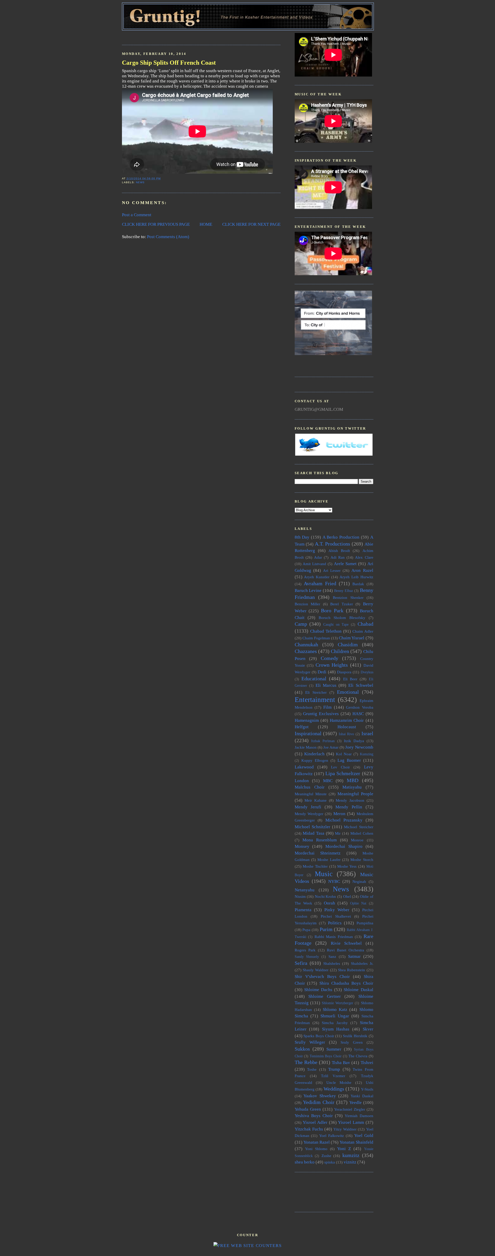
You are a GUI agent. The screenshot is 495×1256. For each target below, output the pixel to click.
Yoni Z (344, 1148)
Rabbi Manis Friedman (334, 936)
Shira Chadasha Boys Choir (346, 983)
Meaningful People (355, 793)
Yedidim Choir (318, 1102)
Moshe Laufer (328, 859)
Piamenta (303, 909)
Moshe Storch (361, 859)
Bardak (358, 584)
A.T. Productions (332, 544)
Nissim (300, 896)
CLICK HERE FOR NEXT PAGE (251, 224)
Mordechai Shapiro (343, 846)
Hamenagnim (307, 720)
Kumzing (366, 754)
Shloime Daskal (358, 989)
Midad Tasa (313, 833)
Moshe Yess (347, 866)
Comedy (329, 658)
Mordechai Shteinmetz (318, 853)
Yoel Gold (363, 1135)
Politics (335, 922)
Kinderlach (314, 753)
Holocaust (346, 726)
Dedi (322, 671)
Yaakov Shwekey (319, 1095)
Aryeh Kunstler (316, 577)
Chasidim (348, 644)
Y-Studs (367, 1089)
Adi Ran (338, 557)
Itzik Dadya (354, 741)
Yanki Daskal (362, 1096)
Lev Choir (340, 767)
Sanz (332, 956)
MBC (328, 780)
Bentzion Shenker (348, 597)
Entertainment (315, 700)
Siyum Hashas (336, 1029)
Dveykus (367, 672)
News (140, 182)
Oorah (329, 903)
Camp (301, 624)
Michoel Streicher (358, 827)
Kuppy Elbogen (314, 760)
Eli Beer (350, 679)
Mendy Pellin (348, 807)
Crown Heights (332, 665)
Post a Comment (136, 214)
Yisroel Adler (315, 1122)
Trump (334, 1069)
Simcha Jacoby (335, 1022)
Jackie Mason (306, 747)
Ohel (347, 896)
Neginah (359, 881)
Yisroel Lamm (351, 1122)
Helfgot (302, 726)
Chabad (365, 624)
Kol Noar (344, 754)
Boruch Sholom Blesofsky (342, 617)
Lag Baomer (349, 760)
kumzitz (350, 1155)
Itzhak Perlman (323, 741)
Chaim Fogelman (316, 638)
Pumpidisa (365, 923)
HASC (358, 713)
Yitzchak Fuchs (309, 1129)
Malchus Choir (310, 787)
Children (340, 651)
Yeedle (355, 1102)
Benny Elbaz (343, 591)
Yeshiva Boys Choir (314, 1115)
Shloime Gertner (324, 996)
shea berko (305, 1162)
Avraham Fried (320, 583)
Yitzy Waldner (345, 1129)
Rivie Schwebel (346, 943)
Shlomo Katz (335, 1009)
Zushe (326, 1155)
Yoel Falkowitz (331, 1135)
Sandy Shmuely (307, 957)
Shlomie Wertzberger (337, 1003)
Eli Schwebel (360, 685)
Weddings (334, 1089)
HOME (206, 224)
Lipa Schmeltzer (342, 773)
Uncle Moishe (339, 1082)
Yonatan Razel (316, 1142)
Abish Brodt (339, 550)
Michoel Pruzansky (344, 820)
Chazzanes (306, 651)
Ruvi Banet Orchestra (345, 950)
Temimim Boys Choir (326, 1056)
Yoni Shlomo (316, 1148)
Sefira (301, 963)
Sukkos (302, 1049)
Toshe (312, 1069)
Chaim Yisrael (351, 637)
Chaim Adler (362, 631)
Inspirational (308, 733)
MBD (352, 780)
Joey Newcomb (359, 747)
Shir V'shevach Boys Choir (322, 976)
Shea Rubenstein (351, 970)
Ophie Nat (358, 903)
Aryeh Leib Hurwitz (356, 577)
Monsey (302, 846)
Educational (313, 678)
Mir (338, 833)
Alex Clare (364, 557)
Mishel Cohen (361, 833)
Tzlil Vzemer (333, 1076)
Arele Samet (345, 563)
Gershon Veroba (359, 707)
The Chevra (357, 1056)
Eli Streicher (316, 692)
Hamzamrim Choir (347, 720)
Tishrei (367, 1062)
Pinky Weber (336, 909)
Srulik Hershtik (355, 1036)
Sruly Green (352, 1042)
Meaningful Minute (311, 794)
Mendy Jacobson (350, 800)
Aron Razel (362, 570)
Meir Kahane (315, 800)
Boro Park (332, 610)
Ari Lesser (332, 570)
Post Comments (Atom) (168, 236)
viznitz (350, 1162)
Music (324, 874)
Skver (368, 1029)
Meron (339, 813)
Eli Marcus (326, 685)
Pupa (306, 929)
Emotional (348, 692)
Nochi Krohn (325, 896)
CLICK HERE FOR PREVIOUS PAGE (156, 224)
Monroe (357, 840)
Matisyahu (352, 787)
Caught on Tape (336, 624)
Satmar (354, 956)
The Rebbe (306, 1062)
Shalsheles (331, 963)
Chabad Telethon (326, 631)
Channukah (306, 644)
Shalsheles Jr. (362, 963)
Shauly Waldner (315, 970)
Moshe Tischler (315, 866)
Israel (367, 733)
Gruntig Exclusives (321, 713)
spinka (329, 1162)
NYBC (334, 881)
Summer (333, 1049)
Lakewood (304, 767)
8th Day (302, 537)
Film (327, 707)
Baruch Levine (308, 590)
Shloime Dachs (318, 989)
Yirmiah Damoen (359, 1115)
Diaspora (344, 672)
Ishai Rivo (346, 734)
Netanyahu (305, 889)
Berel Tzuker (341, 604)
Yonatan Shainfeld (356, 1142)
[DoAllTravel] (333, 353)
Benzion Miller (307, 604)
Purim (326, 929)
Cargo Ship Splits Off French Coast (169, 62)
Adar (318, 557)
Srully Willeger (310, 1042)
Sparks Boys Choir (318, 1036)
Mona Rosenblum (319, 840)
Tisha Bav (341, 1062)
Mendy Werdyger (309, 813)
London (302, 780)
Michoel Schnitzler (312, 826)
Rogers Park (305, 950)
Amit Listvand (314, 564)
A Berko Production (341, 537)
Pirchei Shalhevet (336, 916)
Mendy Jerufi (308, 807)
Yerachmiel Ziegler (349, 1109)
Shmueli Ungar (334, 1016)
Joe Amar (331, 747)
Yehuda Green (308, 1109)
